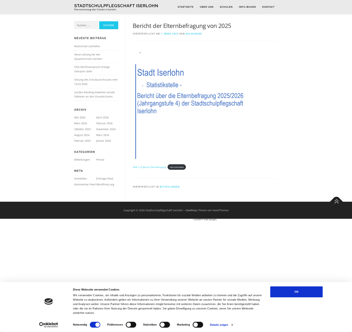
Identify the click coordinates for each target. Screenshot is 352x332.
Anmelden (80, 178)
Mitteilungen (82, 159)
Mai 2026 (79, 117)
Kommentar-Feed (85, 184)
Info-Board (247, 7)
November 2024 (106, 129)
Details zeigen (219, 324)
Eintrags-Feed (104, 178)
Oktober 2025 (82, 129)
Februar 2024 (82, 140)
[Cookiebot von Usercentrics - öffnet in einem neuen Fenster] (49, 325)
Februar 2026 (104, 123)
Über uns (207, 7)
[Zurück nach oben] (336, 201)
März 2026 (80, 123)
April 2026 (102, 117)
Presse (100, 159)
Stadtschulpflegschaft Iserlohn (116, 5)
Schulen (226, 7)
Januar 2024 (103, 140)
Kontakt (268, 7)
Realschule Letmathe (87, 46)
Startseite (186, 7)
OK (296, 291)
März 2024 (102, 135)
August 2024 (81, 135)
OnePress (191, 210)
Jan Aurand (194, 33)
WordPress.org (105, 184)
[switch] (131, 325)
